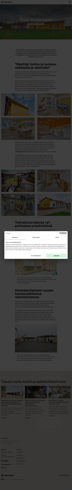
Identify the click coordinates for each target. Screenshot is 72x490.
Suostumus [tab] (15, 237)
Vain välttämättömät (36, 255)
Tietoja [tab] (57, 237)
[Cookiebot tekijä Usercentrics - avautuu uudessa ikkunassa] (60, 233)
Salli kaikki (56, 255)
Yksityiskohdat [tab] (36, 237)
